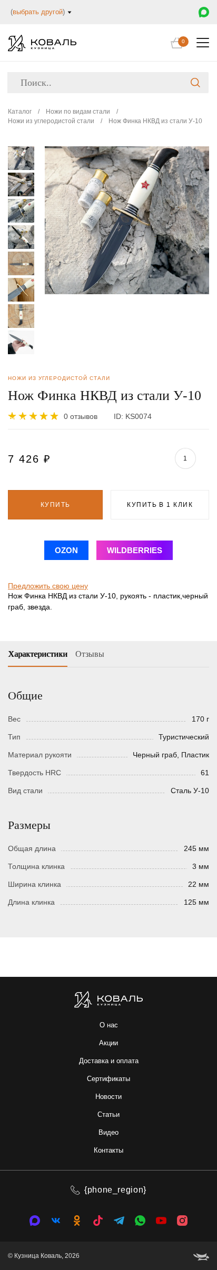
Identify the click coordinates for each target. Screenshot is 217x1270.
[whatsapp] (140, 1220)
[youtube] (161, 1220)
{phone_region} (115, 1189)
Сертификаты (108, 1079)
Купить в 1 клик (160, 504)
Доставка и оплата (109, 1061)
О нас (109, 1025)
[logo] (42, 43)
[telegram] (119, 1220)
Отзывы (89, 653)
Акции (108, 1043)
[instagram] (182, 1220)
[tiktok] (98, 1220)
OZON (66, 550)
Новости (108, 1097)
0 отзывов (80, 416)
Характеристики (37, 653)
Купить (56, 504)
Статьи (108, 1114)
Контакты (108, 1150)
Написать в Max (204, 12)
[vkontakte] (35, 1220)
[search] (195, 82)
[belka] (201, 1255)
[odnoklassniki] (77, 1220)
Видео (108, 1132)
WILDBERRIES (134, 550)
